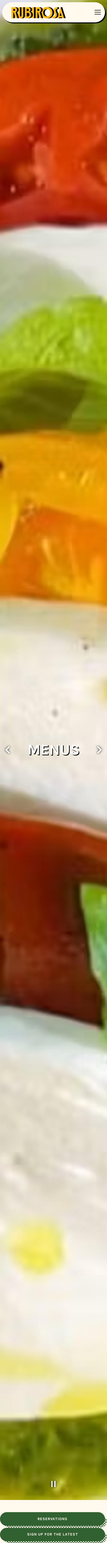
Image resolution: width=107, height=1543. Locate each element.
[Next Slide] (99, 757)
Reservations (52, 1519)
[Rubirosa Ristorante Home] (40, 12)
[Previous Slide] (7, 757)
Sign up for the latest (52, 1534)
